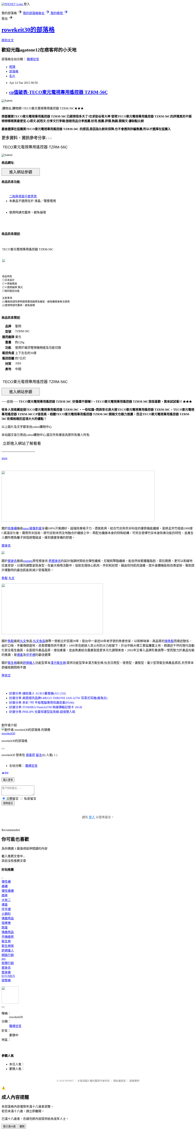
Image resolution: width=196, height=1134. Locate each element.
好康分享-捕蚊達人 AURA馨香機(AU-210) (37, 693)
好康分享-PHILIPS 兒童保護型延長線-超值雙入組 (42, 711)
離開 (22, 1126)
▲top (5, 772)
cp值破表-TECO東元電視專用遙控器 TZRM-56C (58, 92)
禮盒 (20, 654)
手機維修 (8, 936)
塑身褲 (6, 972)
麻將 (5, 895)
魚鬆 (5, 578)
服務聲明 (134, 1080)
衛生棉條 (8, 946)
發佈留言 (8, 803)
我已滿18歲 (9, 1126)
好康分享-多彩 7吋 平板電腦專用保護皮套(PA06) (41, 702)
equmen (28, 561)
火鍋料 (6, 913)
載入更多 (8, 779)
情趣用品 (8, 918)
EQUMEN (8, 976)
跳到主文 (8, 40)
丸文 (11, 578)
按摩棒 (6, 923)
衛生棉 (12, 662)
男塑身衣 (55, 561)
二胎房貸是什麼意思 (23, 196)
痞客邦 (30, 755)
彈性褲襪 (8, 890)
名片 (12, 76)
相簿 (12, 66)
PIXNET (69, 1080)
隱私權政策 (119, 1080)
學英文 (6, 675)
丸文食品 (39, 641)
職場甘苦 (33, 59)
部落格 (13, 71)
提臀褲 (6, 980)
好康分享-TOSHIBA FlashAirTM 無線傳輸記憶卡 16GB (45, 707)
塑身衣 (6, 545)
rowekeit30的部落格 (28, 29)
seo (4, 958)
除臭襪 (12, 528)
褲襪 (5, 886)
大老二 (6, 900)
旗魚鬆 (169, 641)
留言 (39, 755)
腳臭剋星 (35, 528)
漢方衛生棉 (58, 662)
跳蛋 (5, 927)
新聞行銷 (8, 963)
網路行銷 (8, 955)
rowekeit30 (8, 733)
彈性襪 (6, 881)
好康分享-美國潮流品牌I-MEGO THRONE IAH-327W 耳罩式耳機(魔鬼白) (58, 698)
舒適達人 (29, 662)
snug (4, 458)
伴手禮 (30, 654)
